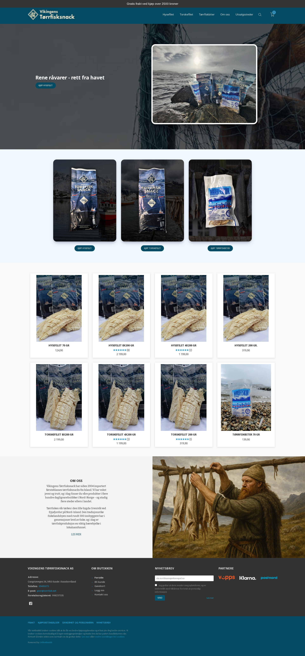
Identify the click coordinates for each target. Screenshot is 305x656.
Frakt (31, 622)
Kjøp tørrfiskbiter (220, 248)
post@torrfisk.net (46, 591)
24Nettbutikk (46, 642)
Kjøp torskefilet (152, 248)
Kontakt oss (101, 594)
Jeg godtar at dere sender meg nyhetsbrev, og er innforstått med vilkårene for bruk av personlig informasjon (180, 588)
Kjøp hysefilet (46, 85)
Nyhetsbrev (103, 622)
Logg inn (99, 590)
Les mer (210, 598)
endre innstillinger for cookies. (110, 637)
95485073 (44, 586)
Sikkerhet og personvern (77, 622)
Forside (99, 577)
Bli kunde (100, 581)
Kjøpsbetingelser (48, 622)
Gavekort (100, 586)
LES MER (76, 534)
